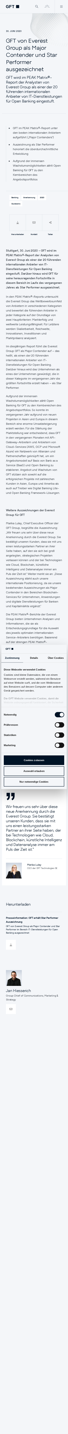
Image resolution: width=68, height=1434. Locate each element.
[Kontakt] (34, 222)
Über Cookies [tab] (56, 657)
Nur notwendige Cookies (33, 781)
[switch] (59, 725)
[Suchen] (36, 6)
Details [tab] (34, 657)
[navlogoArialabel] (12, 7)
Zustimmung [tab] (12, 657)
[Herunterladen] (18, 222)
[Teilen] (50, 222)
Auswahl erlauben (34, 771)
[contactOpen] (11, 1009)
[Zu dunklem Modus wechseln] (47, 6)
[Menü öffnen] (61, 6)
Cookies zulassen (34, 760)
